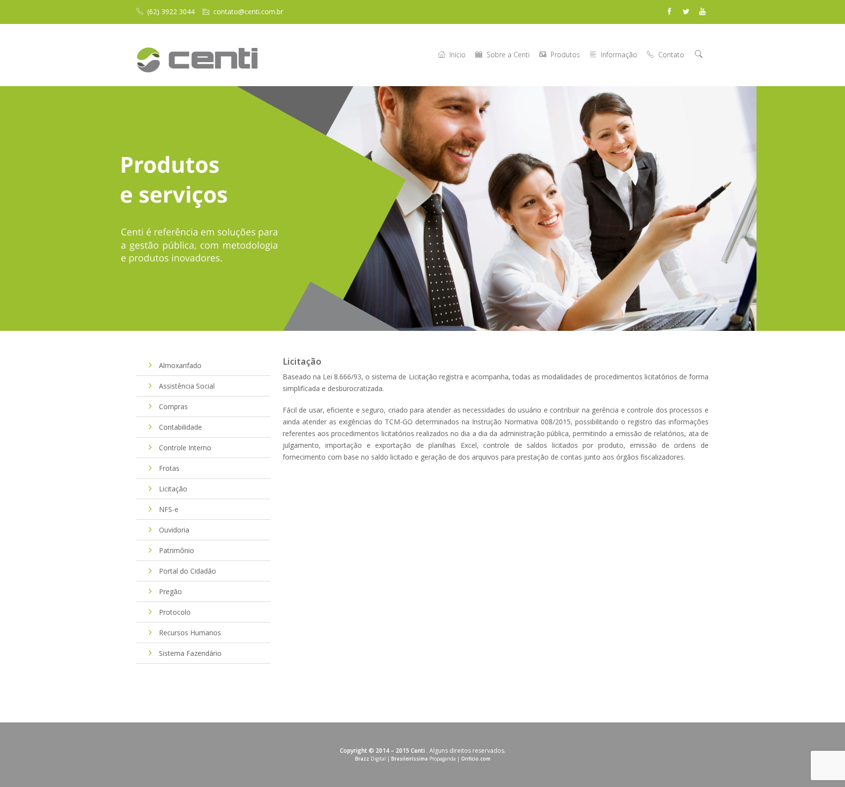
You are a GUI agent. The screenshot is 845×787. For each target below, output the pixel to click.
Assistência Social (187, 386)
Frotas (169, 468)
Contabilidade (180, 427)
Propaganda (423, 758)
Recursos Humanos (190, 632)
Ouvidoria (174, 529)
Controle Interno (185, 447)
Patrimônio (176, 550)
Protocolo (175, 612)
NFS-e (168, 509)
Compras (173, 406)
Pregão (170, 591)
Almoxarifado (180, 365)
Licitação (173, 488)
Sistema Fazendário (190, 653)
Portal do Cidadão (187, 571)
